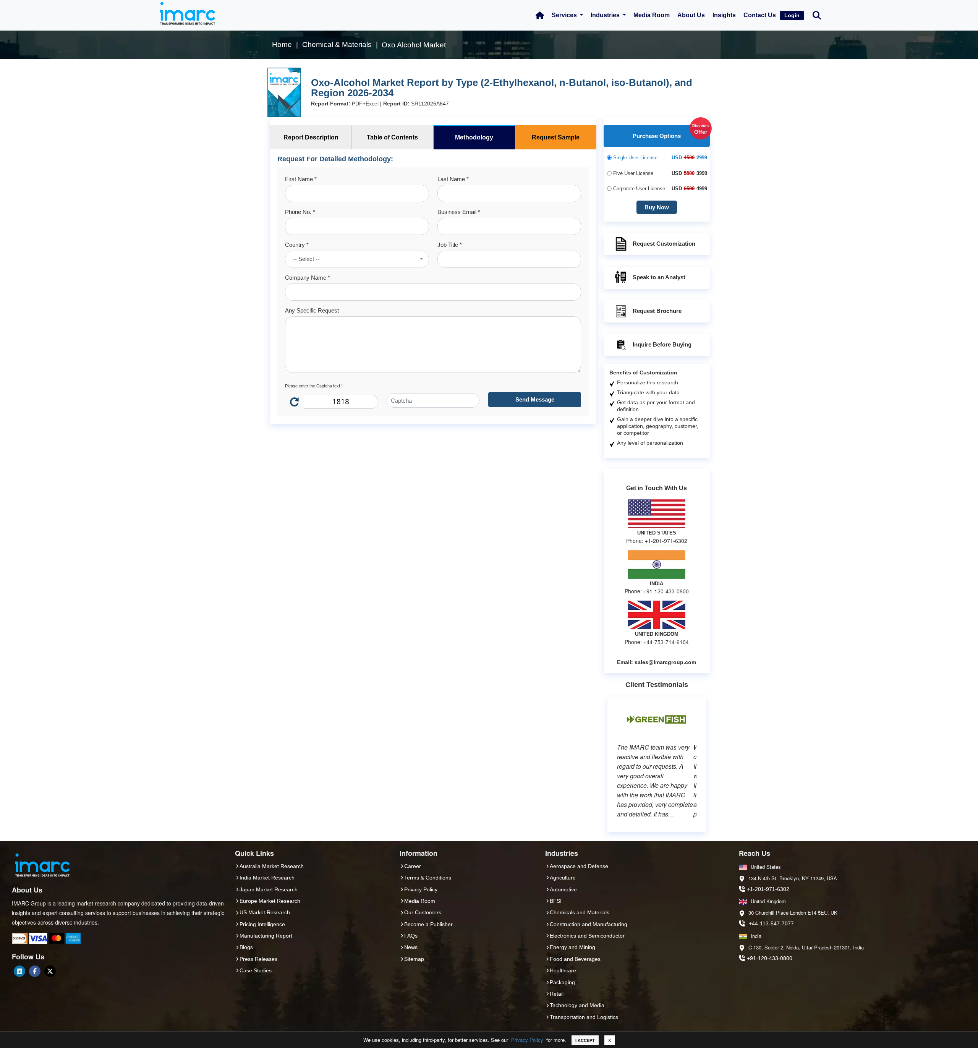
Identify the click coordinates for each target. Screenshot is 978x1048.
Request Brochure (657, 311)
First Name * (301, 179)
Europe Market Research (270, 901)
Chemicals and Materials (579, 912)
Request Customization (664, 243)
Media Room (651, 15)
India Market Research (267, 878)
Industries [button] (606, 15)
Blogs (246, 947)
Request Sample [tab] (556, 137)
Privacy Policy (527, 1039)
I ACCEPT (585, 1040)
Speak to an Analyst (659, 277)
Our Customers (422, 912)
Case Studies (256, 970)
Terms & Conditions (427, 878)
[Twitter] (50, 971)
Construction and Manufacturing (588, 924)
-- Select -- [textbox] (306, 259)
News (411, 947)
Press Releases (258, 959)
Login (792, 15)
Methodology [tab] (474, 137)
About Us (691, 15)
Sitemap (414, 959)
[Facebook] (34, 971)
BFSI (556, 901)
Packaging (562, 982)
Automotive (563, 889)
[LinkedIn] (19, 971)
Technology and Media (577, 1005)
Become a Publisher (428, 924)
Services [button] (565, 15)
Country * (297, 244)
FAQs (411, 936)
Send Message (534, 399)
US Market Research (265, 912)
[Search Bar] (817, 14)
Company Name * (307, 277)
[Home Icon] (540, 15)
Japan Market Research (269, 889)
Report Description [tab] (310, 137)
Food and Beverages (575, 959)
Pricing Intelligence (262, 924)
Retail (556, 994)
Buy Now (656, 207)
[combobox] (357, 259)
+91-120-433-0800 (769, 958)
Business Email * (458, 212)
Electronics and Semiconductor (587, 936)
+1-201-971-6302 (768, 889)
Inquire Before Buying (662, 344)
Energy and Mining (572, 947)
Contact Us (759, 15)
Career (412, 866)
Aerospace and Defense (579, 866)
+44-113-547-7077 (771, 923)
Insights (724, 15)
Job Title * (449, 244)
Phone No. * (300, 212)
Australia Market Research (272, 866)
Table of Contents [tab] (392, 137)
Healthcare (563, 970)
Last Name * (453, 179)
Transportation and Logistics (584, 1017)
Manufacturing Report (266, 936)
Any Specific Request (312, 310)
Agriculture (563, 878)
